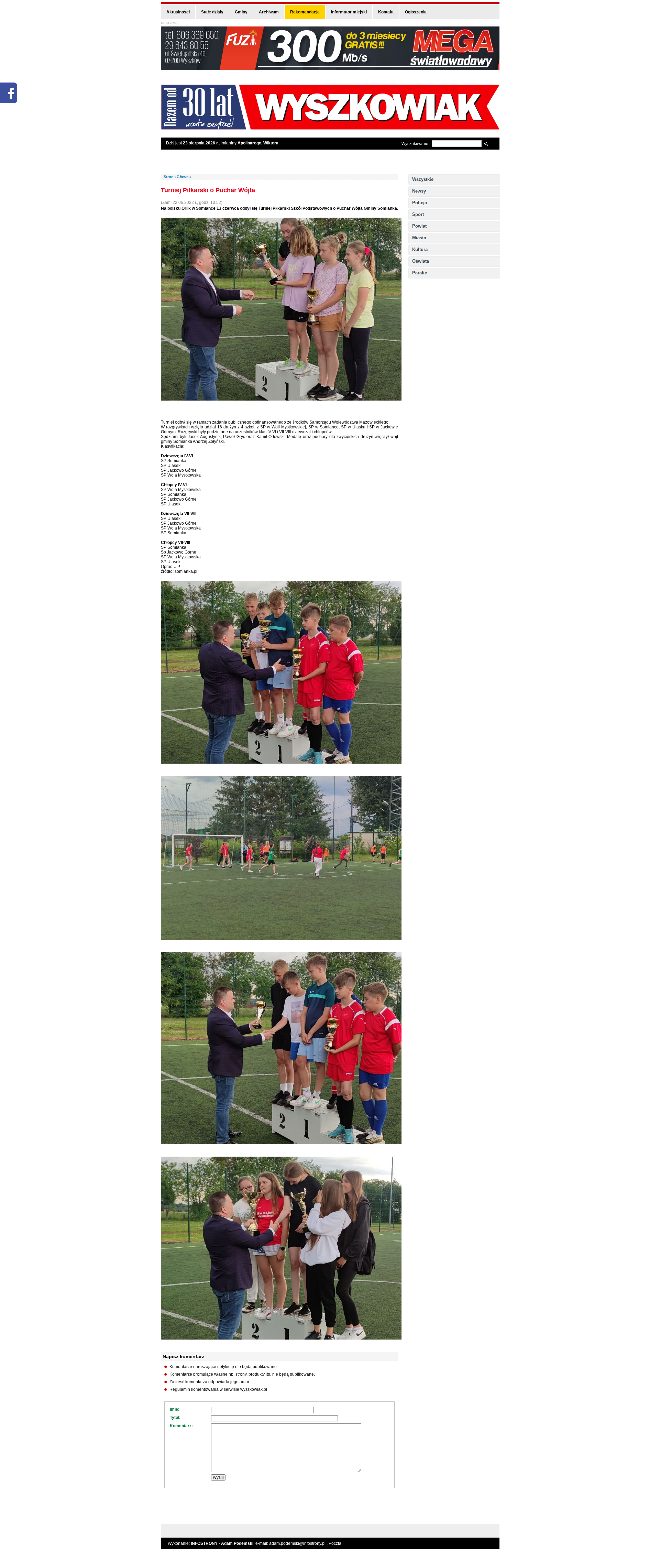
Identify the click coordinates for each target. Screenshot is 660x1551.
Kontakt (386, 12)
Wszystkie (422, 179)
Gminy (241, 12)
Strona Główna (177, 177)
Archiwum (269, 12)
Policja (419, 202)
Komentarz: (181, 1425)
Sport (418, 214)
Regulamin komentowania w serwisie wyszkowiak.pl (218, 1389)
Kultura (420, 249)
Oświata (420, 261)
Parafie (419, 272)
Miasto (419, 237)
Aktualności (178, 12)
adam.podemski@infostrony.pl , (299, 1543)
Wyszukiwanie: (415, 143)
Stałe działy (212, 12)
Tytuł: (175, 1417)
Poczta (335, 1543)
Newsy (419, 191)
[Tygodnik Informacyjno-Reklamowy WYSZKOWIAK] (330, 127)
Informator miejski (349, 12)
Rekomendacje (305, 12)
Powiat (419, 226)
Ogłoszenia (416, 12)
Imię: (174, 1409)
